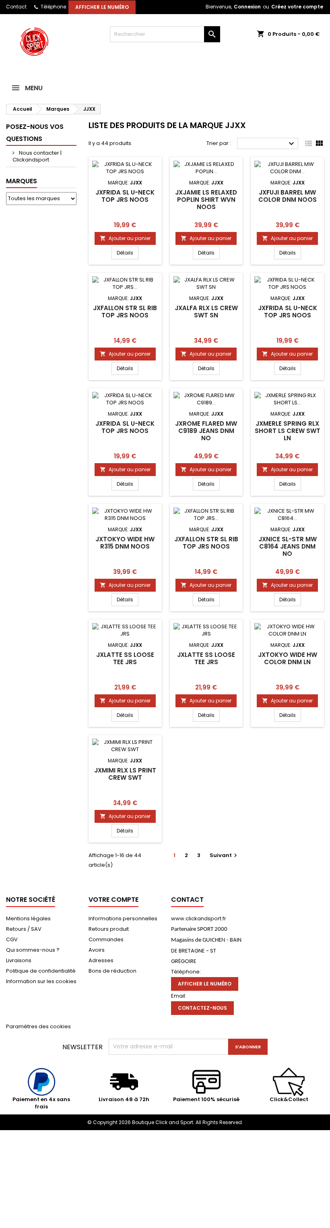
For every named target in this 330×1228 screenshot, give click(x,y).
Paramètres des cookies (38, 1026)
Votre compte (113, 899)
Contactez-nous (202, 1007)
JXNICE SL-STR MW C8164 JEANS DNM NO (287, 546)
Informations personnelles (123, 918)
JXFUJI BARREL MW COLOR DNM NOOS (287, 196)
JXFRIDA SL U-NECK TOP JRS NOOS (125, 196)
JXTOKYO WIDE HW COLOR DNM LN (287, 658)
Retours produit (109, 929)
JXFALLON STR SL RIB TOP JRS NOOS (125, 311)
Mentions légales (28, 918)
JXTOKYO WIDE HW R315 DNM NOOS (125, 543)
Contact (16, 6)
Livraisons (18, 960)
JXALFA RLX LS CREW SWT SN (206, 311)
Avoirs (97, 950)
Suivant (224, 855)
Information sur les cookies (41, 981)
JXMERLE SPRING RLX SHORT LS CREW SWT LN (287, 430)
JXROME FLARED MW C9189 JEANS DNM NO (206, 430)
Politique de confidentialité (41, 971)
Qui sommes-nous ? (33, 950)
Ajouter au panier (125, 238)
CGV (12, 939)
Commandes (106, 939)
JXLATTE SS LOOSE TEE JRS (125, 658)
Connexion (247, 6)
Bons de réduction (112, 971)
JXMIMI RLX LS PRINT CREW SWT (125, 774)
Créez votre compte (297, 6)
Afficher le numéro (102, 7)
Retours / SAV (23, 929)
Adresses (101, 960)
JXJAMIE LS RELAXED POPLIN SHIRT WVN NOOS (206, 199)
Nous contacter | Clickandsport (37, 156)
